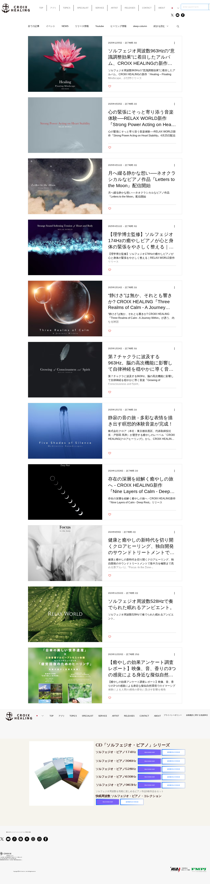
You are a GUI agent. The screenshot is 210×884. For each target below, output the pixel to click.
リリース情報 (82, 26)
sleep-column (140, 26)
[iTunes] (14, 839)
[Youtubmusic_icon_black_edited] (33, 839)
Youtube (99, 26)
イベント (50, 26)
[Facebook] (183, 15)
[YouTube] (177, 15)
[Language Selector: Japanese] (174, 8)
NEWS (65, 26)
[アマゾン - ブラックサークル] (27, 839)
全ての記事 (33, 26)
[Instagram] (39, 839)
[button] (177, 26)
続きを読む (159, 26)
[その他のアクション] (176, 43)
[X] (172, 15)
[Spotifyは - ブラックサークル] (20, 839)
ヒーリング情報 (118, 26)
